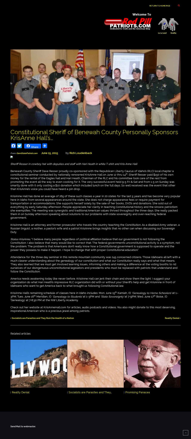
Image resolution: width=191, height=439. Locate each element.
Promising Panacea (137, 392)
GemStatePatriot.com (28, 153)
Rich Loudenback (81, 153)
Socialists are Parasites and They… (90, 392)
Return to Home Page (159, 6)
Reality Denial (172, 318)
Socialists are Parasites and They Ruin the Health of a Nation (43, 318)
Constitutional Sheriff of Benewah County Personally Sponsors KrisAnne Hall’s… (94, 134)
